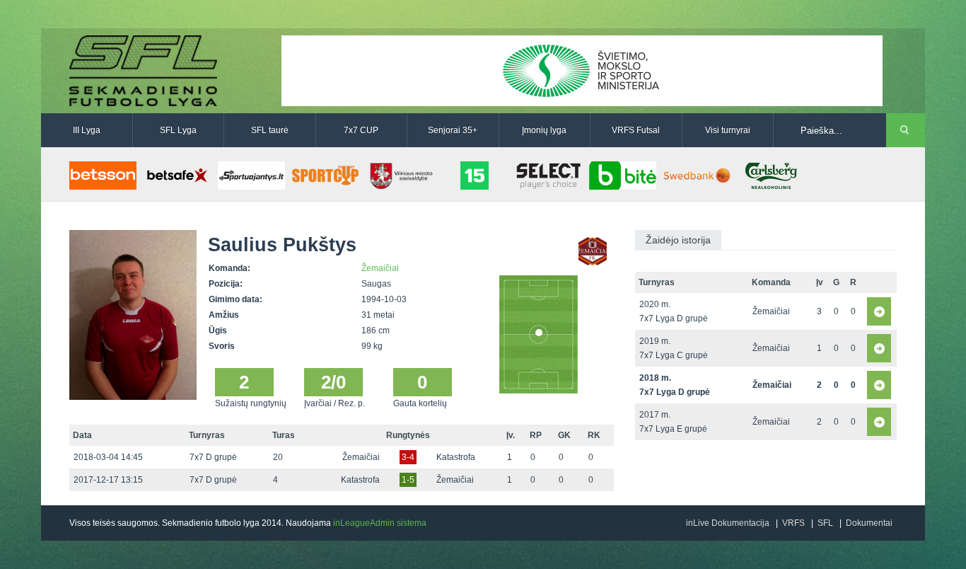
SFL (825, 523)
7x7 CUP (361, 130)
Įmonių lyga (544, 130)
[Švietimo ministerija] (582, 70)
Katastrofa (455, 457)
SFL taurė (270, 130)
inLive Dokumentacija (727, 523)
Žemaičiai (380, 268)
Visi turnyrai (727, 130)
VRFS (793, 523)
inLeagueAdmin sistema (379, 523)
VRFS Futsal (636, 130)
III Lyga (86, 130)
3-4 (408, 457)
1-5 (408, 480)
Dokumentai (869, 523)
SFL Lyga (178, 130)
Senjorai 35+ (452, 130)
